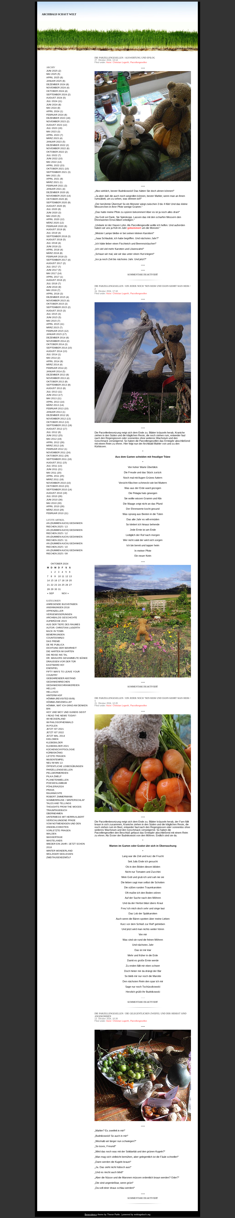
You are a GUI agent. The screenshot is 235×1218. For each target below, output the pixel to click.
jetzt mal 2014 (55, 736)
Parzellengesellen (59, 769)
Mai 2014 (51, 358)
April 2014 (52, 361)
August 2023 (54, 125)
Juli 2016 (51, 283)
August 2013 (54, 388)
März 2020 (52, 222)
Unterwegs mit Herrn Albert (65, 817)
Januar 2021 (54, 189)
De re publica (55, 644)
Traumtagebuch (56, 810)
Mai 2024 (51, 108)
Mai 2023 (51, 131)
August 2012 (54, 428)
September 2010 (56, 489)
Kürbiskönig (54, 752)
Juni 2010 (52, 499)
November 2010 (56, 483)
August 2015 (54, 310)
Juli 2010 (51, 496)
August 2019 (54, 229)
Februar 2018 (55, 256)
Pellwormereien (57, 773)
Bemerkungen (55, 634)
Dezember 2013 (55, 374)
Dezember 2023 (55, 118)
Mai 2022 (51, 162)
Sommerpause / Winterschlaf (65, 800)
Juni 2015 (52, 317)
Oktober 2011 (55, 455)
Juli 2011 (51, 466)
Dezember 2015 (55, 297)
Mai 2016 (51, 290)
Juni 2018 (52, 246)
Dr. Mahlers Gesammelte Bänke (67, 658)
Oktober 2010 (55, 486)
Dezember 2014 (55, 337)
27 (70, 585)
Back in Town (54, 631)
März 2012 (52, 445)
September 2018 (56, 236)
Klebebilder (54, 742)
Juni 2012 (52, 435)
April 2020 (52, 219)
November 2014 (56, 341)
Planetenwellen (57, 780)
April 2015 (52, 324)
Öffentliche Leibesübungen (64, 766)
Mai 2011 (51, 472)
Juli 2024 (51, 101)
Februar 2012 (55, 449)
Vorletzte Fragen (58, 830)
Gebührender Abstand (61, 678)
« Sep (50, 593)
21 (48, 585)
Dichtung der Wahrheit (61, 648)
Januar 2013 (54, 412)
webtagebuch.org (142, 1214)
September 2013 (56, 385)
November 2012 (56, 418)
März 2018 (52, 253)
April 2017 (52, 277)
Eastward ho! (55, 665)
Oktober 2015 (55, 303)
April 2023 (52, 135)
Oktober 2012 (55, 422)
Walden (51, 833)
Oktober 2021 (55, 168)
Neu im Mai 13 (54, 763)
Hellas (51, 688)
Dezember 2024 (55, 84)
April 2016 (52, 293)
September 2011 (56, 459)
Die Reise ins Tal (56, 655)
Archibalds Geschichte (61, 617)
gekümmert (134, 228)
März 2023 (52, 138)
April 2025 (52, 77)
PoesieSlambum (56, 783)
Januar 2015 (54, 334)
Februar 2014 (55, 368)
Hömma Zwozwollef (59, 702)
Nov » (65, 593)
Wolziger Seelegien (59, 854)
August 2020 (54, 206)
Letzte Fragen (55, 756)
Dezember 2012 (55, 415)
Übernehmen (54, 813)
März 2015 (52, 327)
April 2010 (52, 506)
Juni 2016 (52, 287)
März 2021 (52, 182)
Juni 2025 (52, 71)
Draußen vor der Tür (61, 661)
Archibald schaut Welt (59, 14)
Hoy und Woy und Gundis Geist (66, 712)
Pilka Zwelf (54, 776)
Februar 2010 (55, 513)
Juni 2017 (52, 270)
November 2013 (56, 378)
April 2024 (52, 111)
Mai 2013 (51, 398)
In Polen (51, 725)
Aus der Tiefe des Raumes (63, 624)
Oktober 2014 (55, 344)
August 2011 (54, 462)
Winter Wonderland (59, 850)
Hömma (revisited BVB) (60, 698)
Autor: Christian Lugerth (63, 627)
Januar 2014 (54, 371)
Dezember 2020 (55, 192)
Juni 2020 (52, 212)
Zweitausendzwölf (58, 857)
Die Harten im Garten (60, 651)
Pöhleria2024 (55, 786)
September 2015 (56, 307)
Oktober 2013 (55, 381)
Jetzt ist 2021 (55, 729)
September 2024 (56, 94)
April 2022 (52, 165)
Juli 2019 (51, 233)
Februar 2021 (55, 185)
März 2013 (52, 405)
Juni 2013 (52, 395)
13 (70, 576)
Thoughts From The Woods (63, 806)
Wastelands (54, 840)
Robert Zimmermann (59, 796)
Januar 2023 (54, 141)
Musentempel (55, 759)
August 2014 (54, 351)
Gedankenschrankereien (62, 685)
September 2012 (56, 425)
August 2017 (54, 263)
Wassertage (54, 837)
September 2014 (56, 347)
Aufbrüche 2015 (56, 621)
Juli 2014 (51, 354)
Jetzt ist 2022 (55, 732)
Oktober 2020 (55, 199)
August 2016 (54, 280)
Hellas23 (52, 692)
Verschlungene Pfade (61, 820)
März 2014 (52, 364)
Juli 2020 (51, 209)
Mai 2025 (51, 74)
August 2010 (54, 493)
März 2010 (52, 510)
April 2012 (52, 442)
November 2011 (56, 452)
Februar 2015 (55, 331)
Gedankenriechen (58, 681)
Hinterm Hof (54, 695)
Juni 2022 (52, 158)
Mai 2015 (51, 321)
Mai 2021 (51, 175)
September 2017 (56, 260)
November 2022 (56, 148)
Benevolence (91, 1214)
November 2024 (56, 87)
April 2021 (52, 178)
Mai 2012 (51, 439)
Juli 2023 (51, 128)
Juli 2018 (51, 243)
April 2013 (52, 402)
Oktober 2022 (55, 152)
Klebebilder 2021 (57, 746)
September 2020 (56, 202)
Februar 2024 (55, 114)
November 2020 (56, 196)
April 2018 (52, 249)
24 (59, 585)
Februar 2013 (55, 408)
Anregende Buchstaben (61, 604)
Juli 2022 (51, 155)
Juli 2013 (51, 391)
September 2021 (56, 172)
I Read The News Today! (61, 715)
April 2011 (52, 476)
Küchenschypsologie (60, 749)
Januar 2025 (54, 81)
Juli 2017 (51, 266)
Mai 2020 (51, 216)
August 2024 (54, 97)
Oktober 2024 (55, 91)
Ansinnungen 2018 (58, 607)
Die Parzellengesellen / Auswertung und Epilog (125, 57)
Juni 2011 (51, 469)
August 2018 (54, 239)
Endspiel (52, 668)
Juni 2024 (52, 104)
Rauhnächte (54, 793)
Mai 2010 (51, 503)
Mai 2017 (51, 273)
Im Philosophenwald (59, 722)
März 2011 (52, 479)
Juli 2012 (51, 432)
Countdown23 (55, 638)
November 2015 (56, 300)
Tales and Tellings (58, 803)
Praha (50, 790)
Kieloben (52, 739)
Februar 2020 (55, 226)
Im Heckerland (55, 719)
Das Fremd (53, 641)
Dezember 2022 (55, 145)
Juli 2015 (51, 314)
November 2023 (56, 121)
